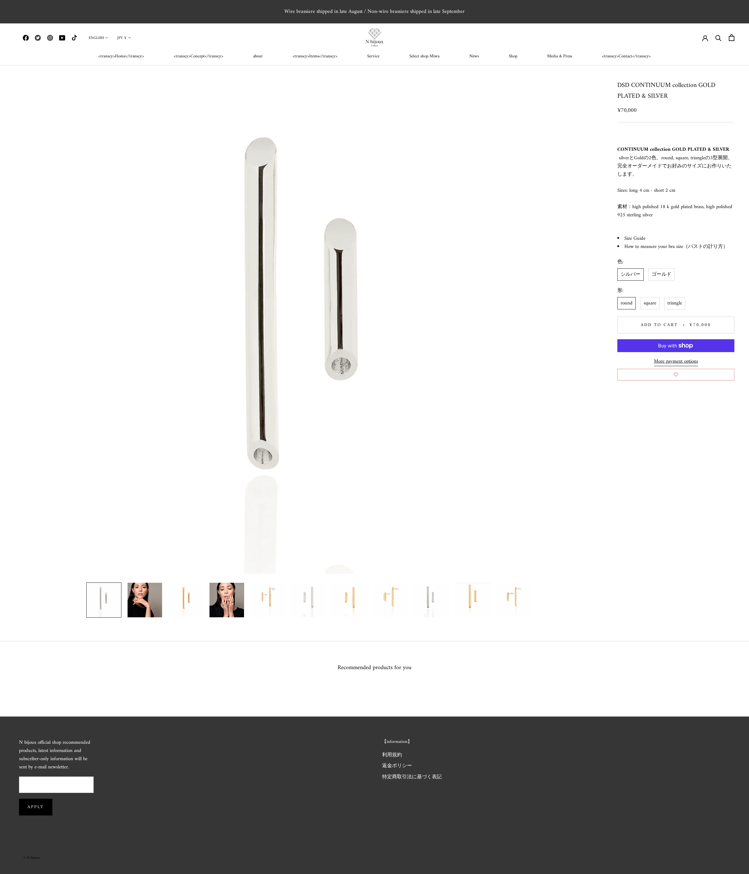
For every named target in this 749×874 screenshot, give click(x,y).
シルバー (630, 274)
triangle (674, 303)
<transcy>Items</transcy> (315, 56)
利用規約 (392, 755)
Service (373, 56)
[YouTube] (62, 38)
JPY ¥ (122, 38)
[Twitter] (38, 38)
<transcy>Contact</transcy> (626, 56)
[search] (718, 38)
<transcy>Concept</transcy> (198, 56)
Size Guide (634, 238)
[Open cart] (731, 37)
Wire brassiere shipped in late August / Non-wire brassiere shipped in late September (374, 11)
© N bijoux (31, 857)
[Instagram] (50, 38)
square (650, 303)
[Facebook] (26, 38)
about (258, 56)
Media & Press (559, 56)
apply (36, 807)
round (627, 303)
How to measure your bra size (653, 246)
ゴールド (661, 274)
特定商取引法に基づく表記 (412, 777)
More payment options (676, 361)
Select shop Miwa (424, 56)
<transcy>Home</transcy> (121, 56)
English (96, 38)
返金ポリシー (397, 766)
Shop (513, 56)
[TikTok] (74, 38)
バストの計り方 (705, 246)
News (474, 56)
